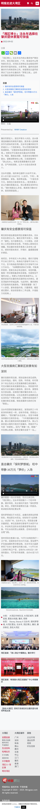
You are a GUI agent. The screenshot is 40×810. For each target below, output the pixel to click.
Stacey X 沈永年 (23, 621)
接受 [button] (23, 807)
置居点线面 (13, 619)
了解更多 (17, 807)
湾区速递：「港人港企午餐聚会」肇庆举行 (18, 653)
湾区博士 (27, 624)
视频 (25, 619)
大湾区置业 (11, 624)
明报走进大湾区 (10, 3)
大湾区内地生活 (16, 616)
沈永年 (19, 624)
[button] (32, 3)
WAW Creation (20, 129)
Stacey (12, 621)
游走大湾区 (14, 627)
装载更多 (20, 724)
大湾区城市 (29, 616)
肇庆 (20, 619)
